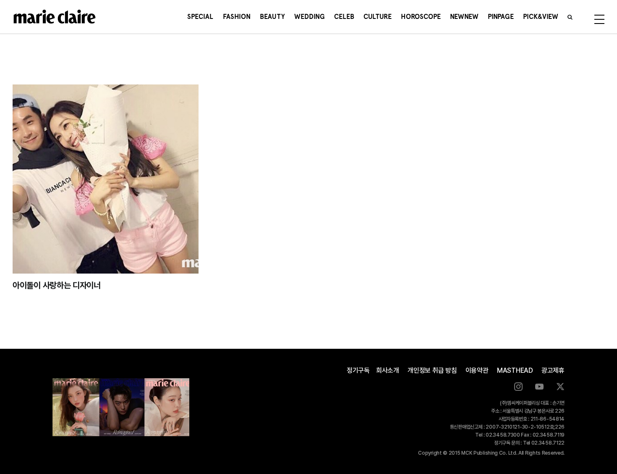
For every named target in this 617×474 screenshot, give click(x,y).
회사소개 (387, 370)
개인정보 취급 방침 (432, 370)
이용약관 (477, 370)
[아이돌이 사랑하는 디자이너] (106, 179)
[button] (570, 16)
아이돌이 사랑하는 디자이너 (57, 285)
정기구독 (358, 370)
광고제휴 (553, 370)
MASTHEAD (515, 370)
